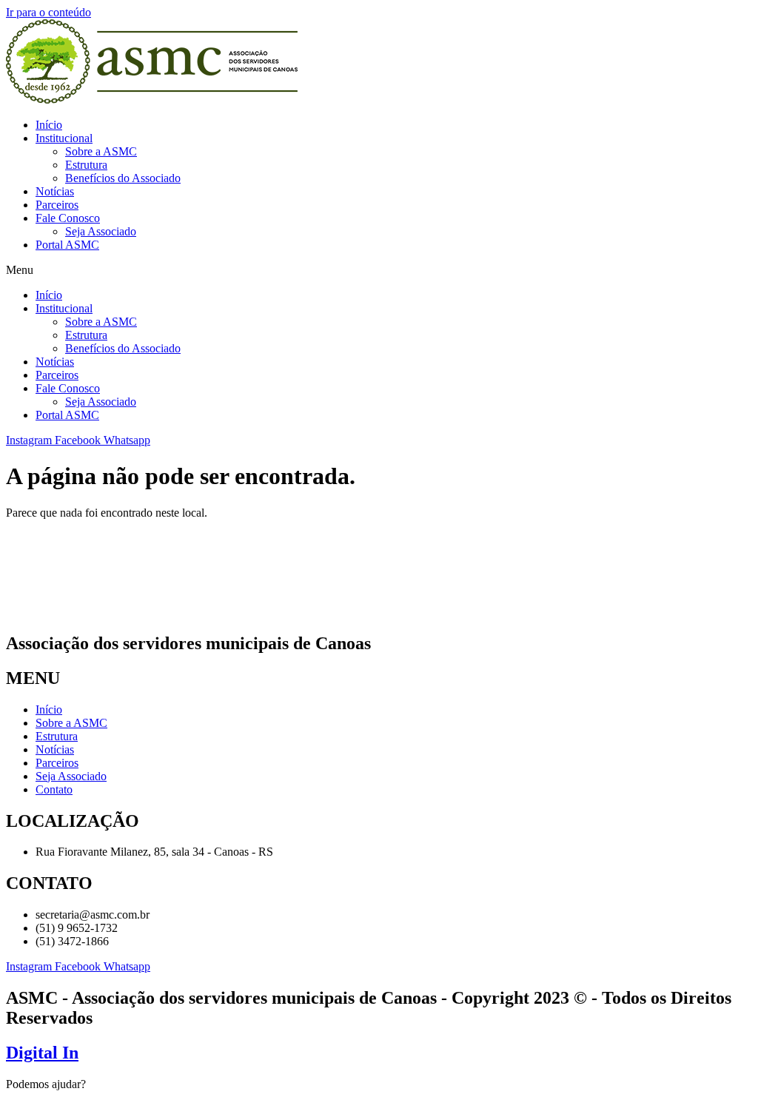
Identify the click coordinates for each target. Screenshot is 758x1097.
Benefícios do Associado (123, 178)
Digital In (42, 1052)
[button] (379, 270)
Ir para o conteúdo (48, 12)
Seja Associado (100, 231)
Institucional (64, 138)
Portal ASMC (67, 244)
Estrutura (86, 164)
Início (49, 124)
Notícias (55, 191)
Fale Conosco (68, 218)
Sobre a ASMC (101, 151)
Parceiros (57, 204)
